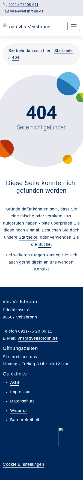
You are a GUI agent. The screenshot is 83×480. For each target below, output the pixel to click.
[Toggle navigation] (73, 26)
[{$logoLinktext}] (26, 26)
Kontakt (41, 269)
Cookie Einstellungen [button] (23, 464)
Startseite (63, 50)
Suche (44, 244)
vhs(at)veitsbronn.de (38, 338)
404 (15, 57)
